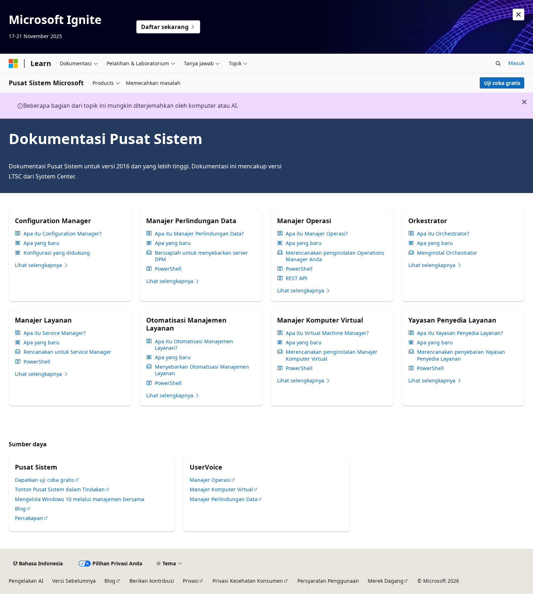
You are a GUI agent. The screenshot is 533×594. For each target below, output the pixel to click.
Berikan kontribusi (151, 580)
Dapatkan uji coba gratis (44, 479)
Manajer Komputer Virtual (221, 489)
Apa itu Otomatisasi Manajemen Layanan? (194, 344)
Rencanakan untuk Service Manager (67, 352)
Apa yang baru (41, 243)
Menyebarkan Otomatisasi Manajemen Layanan (202, 370)
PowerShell (168, 269)
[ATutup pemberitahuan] (518, 14)
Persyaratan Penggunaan (328, 580)
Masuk (516, 63)
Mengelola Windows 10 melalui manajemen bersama (79, 499)
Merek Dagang (386, 580)
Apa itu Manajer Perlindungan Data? (199, 233)
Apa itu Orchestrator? (443, 233)
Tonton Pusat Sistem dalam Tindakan (60, 489)
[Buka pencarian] (498, 63)
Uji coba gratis (502, 82)
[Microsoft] (13, 63)
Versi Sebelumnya (74, 580)
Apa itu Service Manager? (55, 333)
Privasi (191, 580)
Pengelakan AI (26, 580)
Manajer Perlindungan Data (223, 499)
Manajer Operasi (210, 479)
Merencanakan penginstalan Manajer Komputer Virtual (331, 355)
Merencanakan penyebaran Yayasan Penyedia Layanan (461, 355)
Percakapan (29, 518)
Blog (20, 508)
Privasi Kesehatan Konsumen (247, 580)
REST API (296, 278)
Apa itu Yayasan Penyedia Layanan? (460, 333)
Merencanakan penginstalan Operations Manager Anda (335, 256)
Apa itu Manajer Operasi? (317, 233)
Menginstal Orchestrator (447, 253)
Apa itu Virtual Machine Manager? (327, 333)
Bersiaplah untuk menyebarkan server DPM (201, 256)
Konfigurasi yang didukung (57, 253)
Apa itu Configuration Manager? (63, 233)
